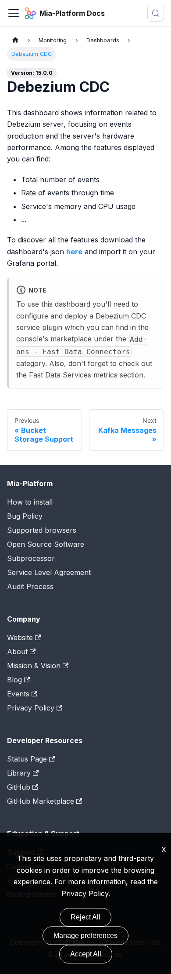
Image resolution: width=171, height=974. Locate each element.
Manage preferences (85, 935)
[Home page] (15, 40)
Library (19, 773)
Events (18, 693)
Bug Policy (25, 516)
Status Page (27, 758)
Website (20, 637)
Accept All (85, 954)
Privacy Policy (30, 707)
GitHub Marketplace (40, 801)
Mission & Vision (34, 665)
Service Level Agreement (49, 572)
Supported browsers (41, 530)
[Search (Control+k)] (155, 13)
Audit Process (30, 586)
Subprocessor (31, 558)
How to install (30, 502)
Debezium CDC (121, 315)
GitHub (18, 787)
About (17, 651)
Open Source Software (45, 544)
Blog (14, 679)
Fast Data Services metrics (73, 374)
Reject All (85, 917)
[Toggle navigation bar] (13, 13)
